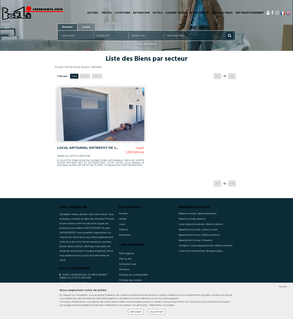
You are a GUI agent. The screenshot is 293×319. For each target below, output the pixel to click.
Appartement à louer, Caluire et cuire (198, 229)
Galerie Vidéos (176, 12)
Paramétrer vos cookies (161, 305)
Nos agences (199, 12)
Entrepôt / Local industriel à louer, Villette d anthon (206, 245)
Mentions (124, 269)
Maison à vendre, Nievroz (192, 219)
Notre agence (126, 253)
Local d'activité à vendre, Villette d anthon (201, 224)
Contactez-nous (127, 264)
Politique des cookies (130, 280)
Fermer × (283, 286)
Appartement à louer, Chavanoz (195, 240)
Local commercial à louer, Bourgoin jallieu (201, 251)
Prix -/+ (85, 76)
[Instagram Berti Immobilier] (277, 13)
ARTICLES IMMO (222, 12)
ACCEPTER (156, 311)
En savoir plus (140, 305)
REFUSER (135, 311)
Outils (157, 12)
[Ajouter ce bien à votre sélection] (139, 92)
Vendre (123, 219)
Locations (122, 12)
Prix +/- (97, 76)
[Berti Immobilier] (44, 13)
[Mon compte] (268, 13)
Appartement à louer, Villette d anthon (199, 235)
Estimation (141, 12)
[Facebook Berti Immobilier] (272, 13)
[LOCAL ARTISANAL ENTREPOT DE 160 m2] (100, 114)
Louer (122, 224)
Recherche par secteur (77, 67)
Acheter (123, 213)
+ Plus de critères (146, 44)
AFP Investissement (250, 12)
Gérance (123, 229)
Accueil (92, 12)
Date (74, 76)
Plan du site (125, 258)
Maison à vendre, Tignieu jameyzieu (198, 213)
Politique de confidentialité (133, 274)
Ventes (106, 12)
